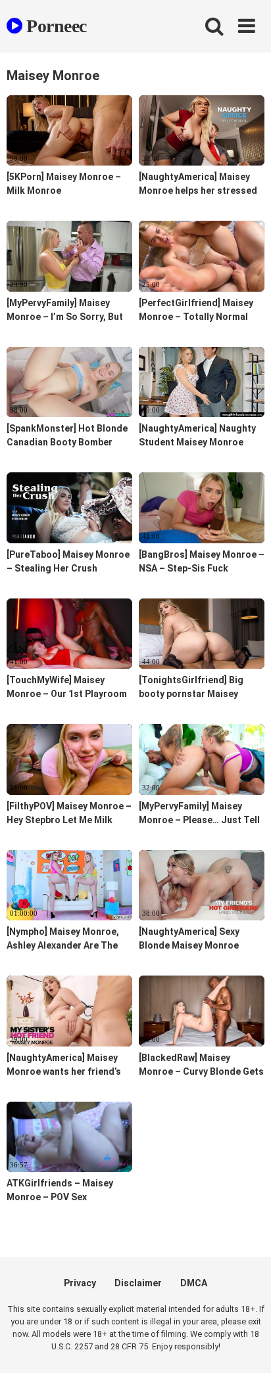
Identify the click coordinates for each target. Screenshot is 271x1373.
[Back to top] (246, 1346)
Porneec (54, 26)
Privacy (80, 1283)
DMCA (193, 1283)
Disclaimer (138, 1283)
